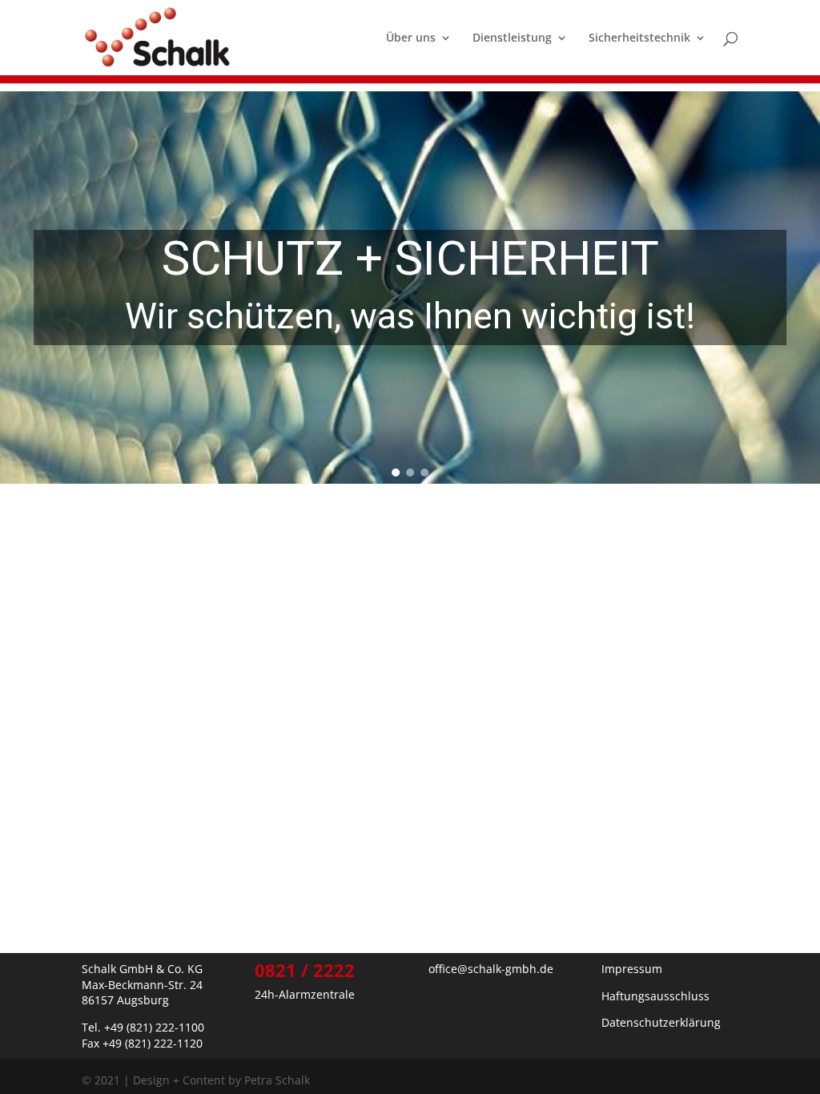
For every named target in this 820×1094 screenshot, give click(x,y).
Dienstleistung (512, 38)
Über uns (411, 38)
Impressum (631, 968)
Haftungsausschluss (655, 996)
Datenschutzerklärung (661, 1022)
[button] (396, 473)
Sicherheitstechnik (639, 38)
